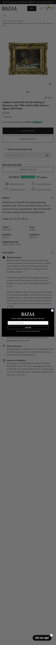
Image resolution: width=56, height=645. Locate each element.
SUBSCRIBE (28, 327)
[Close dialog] (52, 310)
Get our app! (42, 637)
